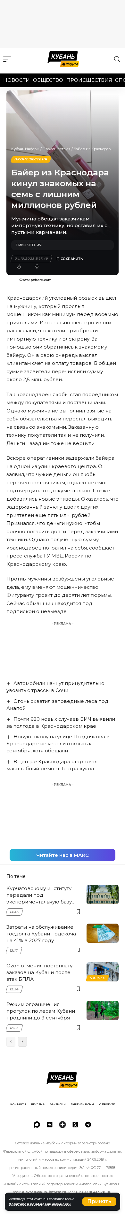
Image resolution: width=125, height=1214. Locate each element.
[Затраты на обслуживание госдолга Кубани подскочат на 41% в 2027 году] (103, 933)
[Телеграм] (88, 1124)
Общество (48, 80)
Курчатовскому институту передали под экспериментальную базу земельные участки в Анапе (42, 895)
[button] (99, 1201)
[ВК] (49, 1124)
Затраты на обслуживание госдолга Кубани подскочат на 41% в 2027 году (42, 933)
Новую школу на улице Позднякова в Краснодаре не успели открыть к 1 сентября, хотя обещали (58, 744)
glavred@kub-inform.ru (44, 1192)
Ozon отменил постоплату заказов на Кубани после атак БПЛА (39, 972)
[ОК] (75, 1124)
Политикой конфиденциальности (40, 1204)
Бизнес (97, 978)
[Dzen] (62, 1124)
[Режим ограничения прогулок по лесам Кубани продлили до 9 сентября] (103, 1010)
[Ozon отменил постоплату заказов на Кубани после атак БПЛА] (103, 971)
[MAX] (36, 1124)
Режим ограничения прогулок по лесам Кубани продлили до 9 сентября (40, 1011)
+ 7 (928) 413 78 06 (94, 1192)
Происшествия (89, 80)
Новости (16, 80)
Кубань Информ (25, 149)
